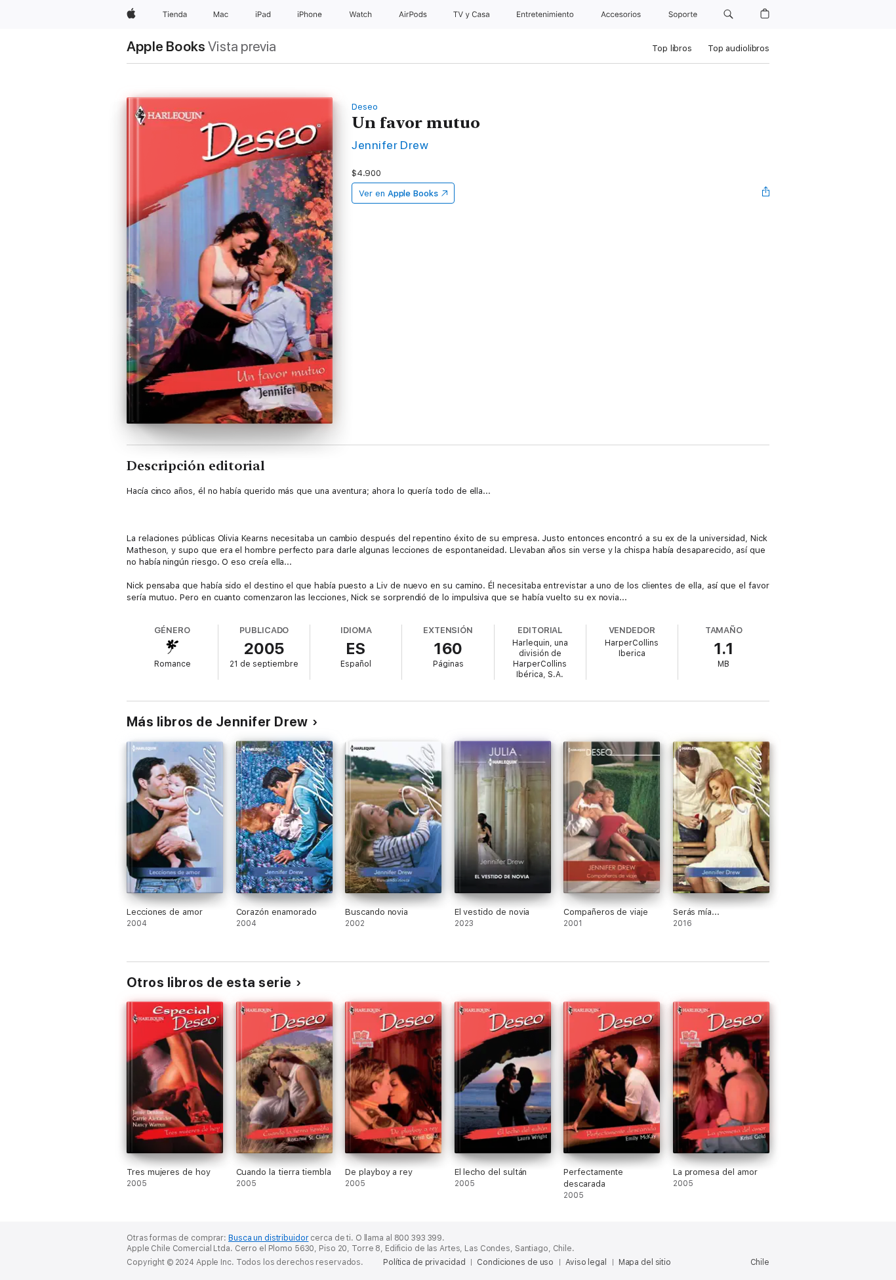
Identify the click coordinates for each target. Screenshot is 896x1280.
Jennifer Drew (390, 145)
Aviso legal (586, 1262)
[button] (728, 14)
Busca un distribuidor (268, 1238)
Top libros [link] (672, 48)
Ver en (398, 193)
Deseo (365, 107)
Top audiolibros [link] (738, 48)
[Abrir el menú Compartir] (766, 193)
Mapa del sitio (645, 1262)
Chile (759, 1262)
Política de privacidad (424, 1262)
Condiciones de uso (515, 1262)
